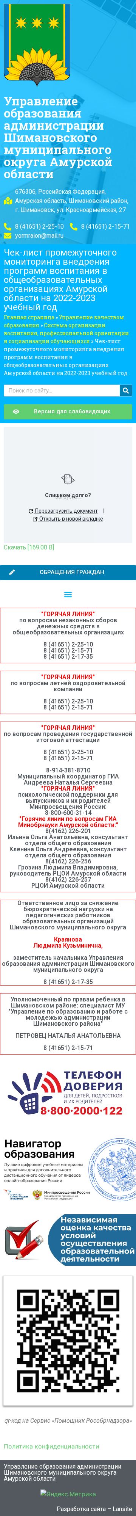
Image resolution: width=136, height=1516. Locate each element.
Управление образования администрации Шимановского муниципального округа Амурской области (58, 137)
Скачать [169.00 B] (29, 547)
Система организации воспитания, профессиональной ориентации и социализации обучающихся (66, 333)
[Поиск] (126, 390)
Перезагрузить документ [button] (66, 511)
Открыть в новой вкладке (70, 519)
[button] (68, 594)
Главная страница (29, 317)
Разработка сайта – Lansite (94, 1509)
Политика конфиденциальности (51, 1446)
